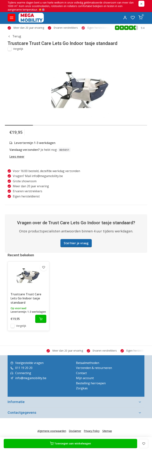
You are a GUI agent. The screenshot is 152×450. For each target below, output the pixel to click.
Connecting (23, 373)
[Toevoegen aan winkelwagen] (40, 319)
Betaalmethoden (87, 363)
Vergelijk (18, 49)
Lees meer (16, 157)
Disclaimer (75, 431)
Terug (16, 36)
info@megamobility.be (30, 378)
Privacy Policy (92, 431)
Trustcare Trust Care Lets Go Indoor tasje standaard (26, 298)
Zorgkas (82, 388)
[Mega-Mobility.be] (31, 17)
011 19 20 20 (23, 368)
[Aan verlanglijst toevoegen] (43, 267)
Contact (81, 373)
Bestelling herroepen (91, 383)
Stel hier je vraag (76, 243)
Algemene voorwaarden (51, 431)
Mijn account (85, 378)
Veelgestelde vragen (29, 363)
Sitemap (107, 431)
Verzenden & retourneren (94, 368)
